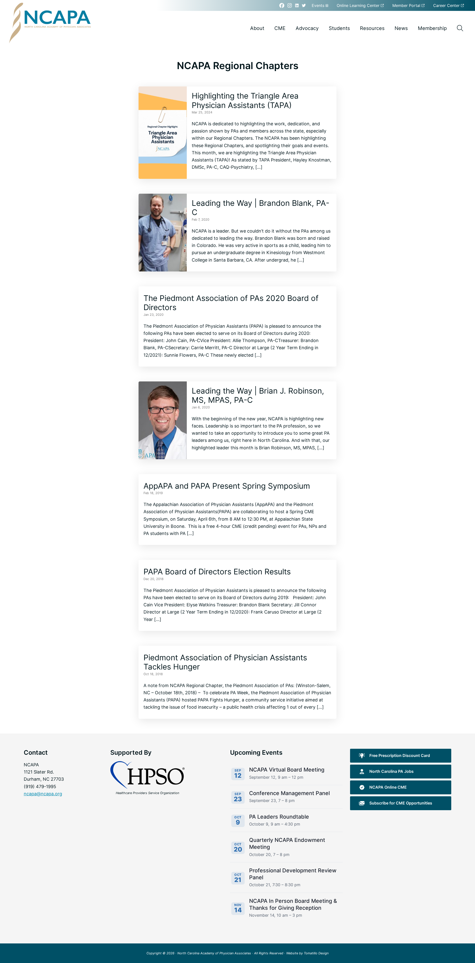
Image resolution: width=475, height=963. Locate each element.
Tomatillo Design (316, 953)
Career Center (447, 5)
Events (319, 5)
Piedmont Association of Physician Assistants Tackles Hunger (225, 662)
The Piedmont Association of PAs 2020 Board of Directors (230, 303)
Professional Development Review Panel (292, 874)
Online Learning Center (359, 5)
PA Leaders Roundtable (279, 816)
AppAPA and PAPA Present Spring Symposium (226, 486)
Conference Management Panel (289, 793)
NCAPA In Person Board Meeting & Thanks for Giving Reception (293, 904)
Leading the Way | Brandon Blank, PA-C (260, 207)
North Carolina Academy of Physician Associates (214, 953)
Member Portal (407, 5)
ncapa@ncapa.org (43, 793)
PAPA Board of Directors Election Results (217, 571)
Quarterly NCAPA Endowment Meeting (287, 843)
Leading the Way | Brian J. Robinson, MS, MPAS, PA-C (258, 395)
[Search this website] (460, 28)
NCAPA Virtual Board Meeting (286, 769)
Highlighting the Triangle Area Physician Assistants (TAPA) (245, 100)
